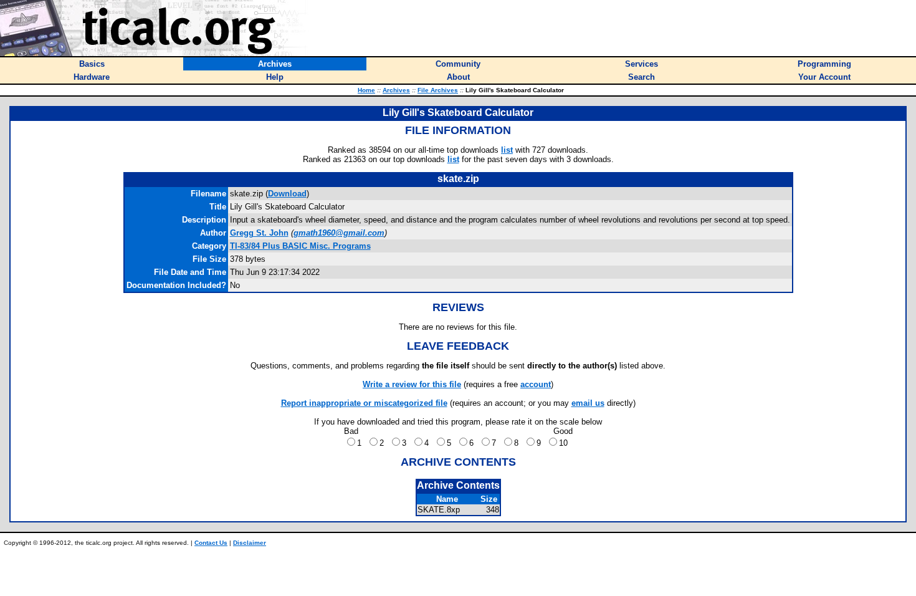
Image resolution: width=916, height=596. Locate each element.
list (507, 150)
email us (587, 403)
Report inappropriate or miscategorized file (364, 403)
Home (366, 90)
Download (287, 193)
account (535, 384)
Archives (396, 90)
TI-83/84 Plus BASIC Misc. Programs (300, 246)
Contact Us (210, 542)
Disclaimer (249, 542)
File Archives (437, 90)
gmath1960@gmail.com (338, 233)
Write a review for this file (412, 384)
